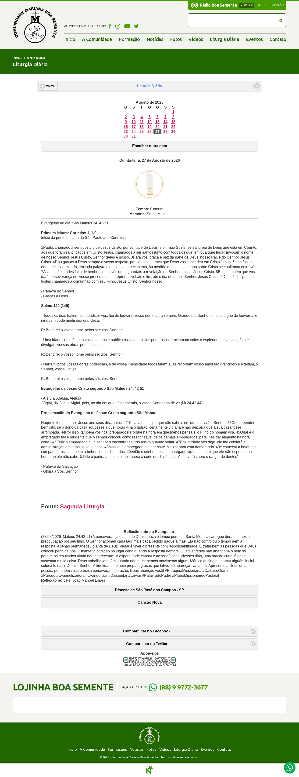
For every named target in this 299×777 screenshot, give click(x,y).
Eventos (254, 39)
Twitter (136, 26)
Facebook (109, 26)
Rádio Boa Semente (218, 5)
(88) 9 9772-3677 (183, 687)
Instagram (118, 26)
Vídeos (196, 39)
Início (69, 39)
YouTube (127, 26)
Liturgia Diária (224, 39)
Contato (278, 39)
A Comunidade (97, 39)
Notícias (155, 39)
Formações (117, 749)
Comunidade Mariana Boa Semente (35, 25)
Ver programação (270, 5)
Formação (129, 39)
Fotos (176, 39)
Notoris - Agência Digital (149, 770)
